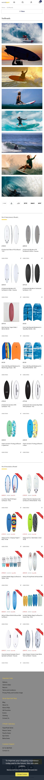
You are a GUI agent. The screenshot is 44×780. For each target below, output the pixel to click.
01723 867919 (7, 748)
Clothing (5, 716)
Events (4, 713)
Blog (3, 702)
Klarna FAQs (6, 708)
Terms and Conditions (9, 690)
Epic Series (5, 736)
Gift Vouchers (6, 710)
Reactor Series (6, 730)
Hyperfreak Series (7, 728)
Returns (4, 687)
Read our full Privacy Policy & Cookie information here (22, 769)
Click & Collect (6, 685)
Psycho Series (6, 733)
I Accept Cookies (22, 774)
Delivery (4, 682)
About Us (5, 705)
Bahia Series (6, 738)
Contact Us (5, 718)
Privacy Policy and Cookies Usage (12, 693)
